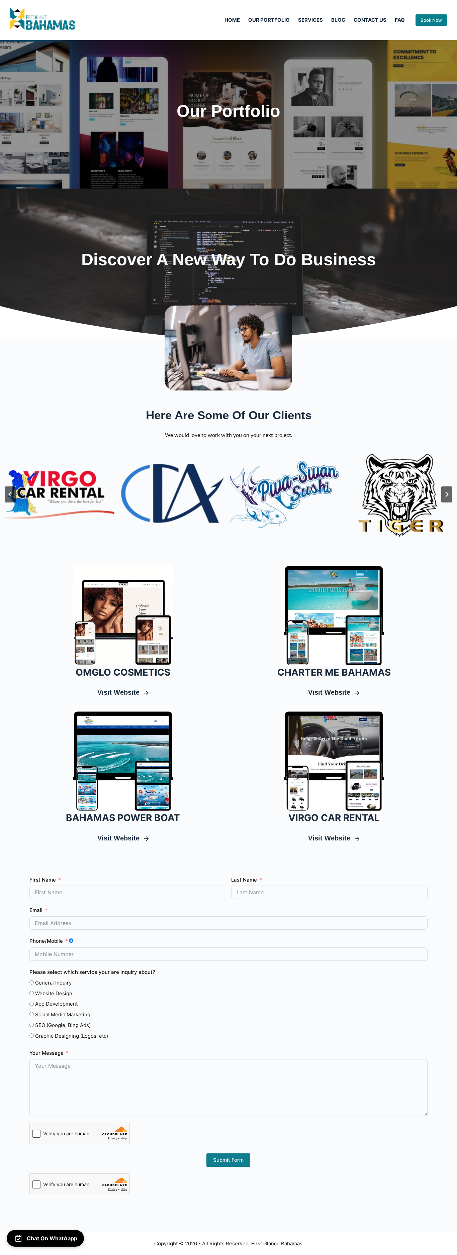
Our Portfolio (269, 20)
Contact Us (370, 20)
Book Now (431, 20)
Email (35, 910)
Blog (338, 20)
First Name (42, 880)
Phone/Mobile (46, 941)
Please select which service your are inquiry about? (92, 972)
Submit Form (228, 1160)
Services (310, 20)
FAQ (400, 20)
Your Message (46, 1053)
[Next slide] (446, 494)
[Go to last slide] (10, 494)
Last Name (244, 880)
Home (232, 20)
